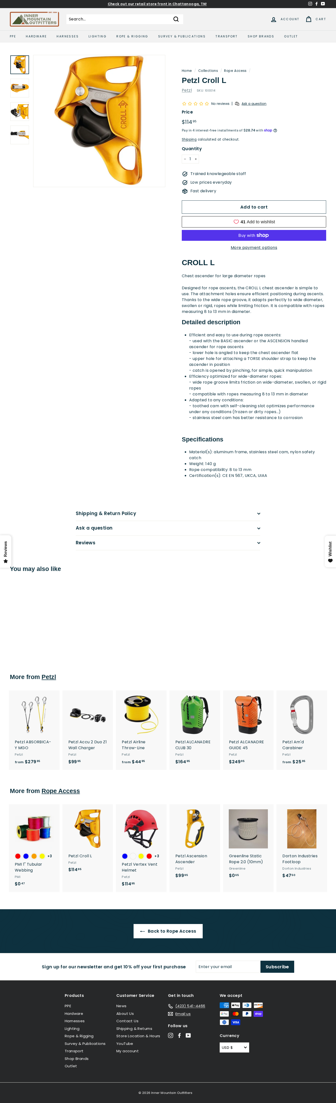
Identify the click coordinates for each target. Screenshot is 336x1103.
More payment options (254, 247)
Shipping (189, 139)
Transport (226, 36)
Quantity (192, 149)
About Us (125, 1013)
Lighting (98, 36)
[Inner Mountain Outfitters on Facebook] (179, 1035)
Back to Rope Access (171, 931)
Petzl (187, 90)
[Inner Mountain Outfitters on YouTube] (188, 1035)
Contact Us (127, 1020)
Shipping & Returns (134, 1028)
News (121, 1005)
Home (187, 70)
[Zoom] (99, 121)
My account (127, 1051)
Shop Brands (261, 36)
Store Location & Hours (138, 1035)
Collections (208, 70)
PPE (13, 36)
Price (187, 112)
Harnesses (68, 36)
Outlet (291, 36)
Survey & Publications (182, 36)
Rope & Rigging (132, 36)
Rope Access (235, 70)
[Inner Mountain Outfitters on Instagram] (170, 1035)
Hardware (36, 36)
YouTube (124, 1043)
